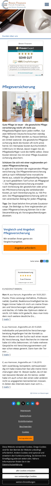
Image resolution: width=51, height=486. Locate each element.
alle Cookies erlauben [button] (25, 470)
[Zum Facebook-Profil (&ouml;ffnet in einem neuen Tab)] (13, 403)
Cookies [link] (25, 432)
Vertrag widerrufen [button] (25, 438)
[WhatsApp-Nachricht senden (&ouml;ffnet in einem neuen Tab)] (18, 403)
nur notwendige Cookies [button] (26, 476)
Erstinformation (25, 421)
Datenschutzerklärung (12, 464)
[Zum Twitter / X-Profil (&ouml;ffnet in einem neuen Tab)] (23, 403)
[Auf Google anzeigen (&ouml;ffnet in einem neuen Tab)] (37, 403)
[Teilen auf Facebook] (44, 261)
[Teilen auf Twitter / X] (41, 261)
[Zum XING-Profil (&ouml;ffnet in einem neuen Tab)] (28, 403)
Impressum (25, 410)
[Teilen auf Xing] (47, 261)
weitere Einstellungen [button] (25, 482)
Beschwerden (25, 426)
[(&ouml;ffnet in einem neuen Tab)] (25, 75)
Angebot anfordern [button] (25, 247)
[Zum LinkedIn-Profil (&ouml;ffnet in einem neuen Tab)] (32, 403)
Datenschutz (25, 416)
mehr (6, 319)
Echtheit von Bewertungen (40, 393)
